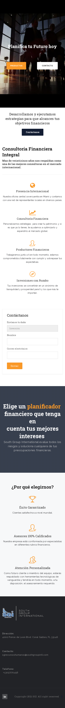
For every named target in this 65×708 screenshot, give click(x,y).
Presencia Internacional (32, 191)
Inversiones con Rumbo (32, 280)
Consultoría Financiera (32, 218)
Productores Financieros (32, 249)
